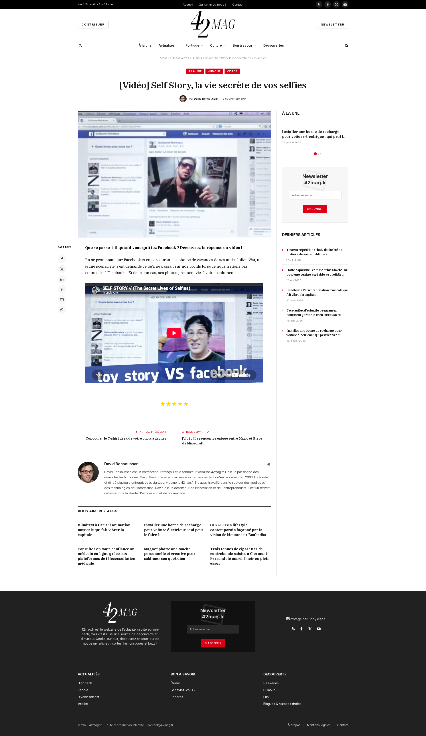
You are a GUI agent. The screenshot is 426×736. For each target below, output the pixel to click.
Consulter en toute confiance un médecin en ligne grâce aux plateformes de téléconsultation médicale (106, 556)
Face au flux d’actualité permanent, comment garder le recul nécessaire (313, 312)
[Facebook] (62, 259)
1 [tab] (311, 154)
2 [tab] (315, 154)
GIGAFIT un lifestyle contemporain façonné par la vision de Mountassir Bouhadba (238, 530)
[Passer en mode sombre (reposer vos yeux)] (80, 45)
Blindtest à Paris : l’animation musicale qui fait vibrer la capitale (104, 530)
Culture (216, 45)
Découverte (274, 674)
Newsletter (332, 24)
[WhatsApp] (62, 310)
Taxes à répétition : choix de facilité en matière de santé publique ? (314, 252)
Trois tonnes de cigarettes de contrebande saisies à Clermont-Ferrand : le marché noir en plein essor (239, 556)
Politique (192, 45)
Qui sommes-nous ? (213, 4)
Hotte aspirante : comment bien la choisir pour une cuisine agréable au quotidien (316, 272)
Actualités (167, 45)
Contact (237, 4)
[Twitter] (62, 269)
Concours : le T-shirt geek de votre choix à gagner (126, 438)
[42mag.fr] (213, 24)
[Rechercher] (346, 46)
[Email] (62, 299)
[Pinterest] (62, 289)
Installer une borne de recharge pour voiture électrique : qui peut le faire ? (173, 530)
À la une (145, 45)
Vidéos (232, 71)
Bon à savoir (242, 45)
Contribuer (93, 24)
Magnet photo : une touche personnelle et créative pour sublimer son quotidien (169, 554)
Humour (197, 58)
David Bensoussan (206, 98)
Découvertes (273, 45)
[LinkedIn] (62, 279)
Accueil (188, 4)
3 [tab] (319, 154)
